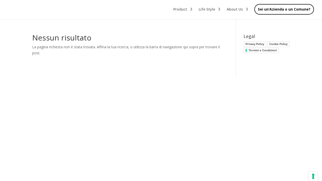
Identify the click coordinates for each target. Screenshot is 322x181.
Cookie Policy (278, 44)
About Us (235, 10)
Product (180, 10)
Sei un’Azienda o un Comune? (284, 9)
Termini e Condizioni (263, 50)
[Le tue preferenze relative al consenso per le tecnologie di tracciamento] (313, 176)
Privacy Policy (255, 44)
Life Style (207, 10)
